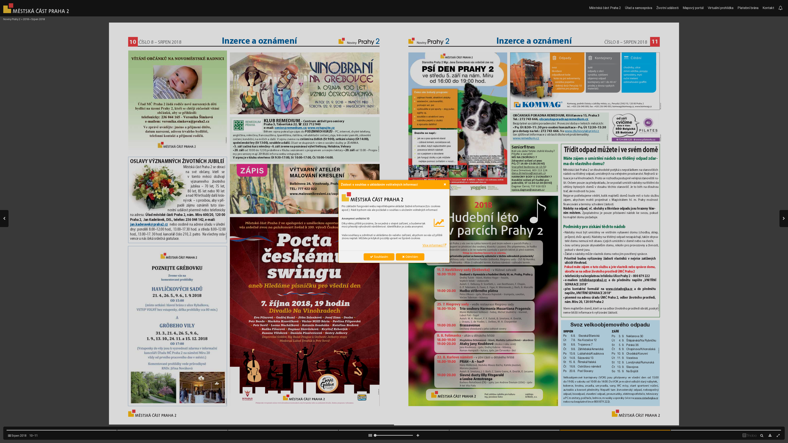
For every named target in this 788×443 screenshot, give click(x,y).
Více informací (433, 245)
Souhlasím (380, 257)
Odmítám (411, 257)
